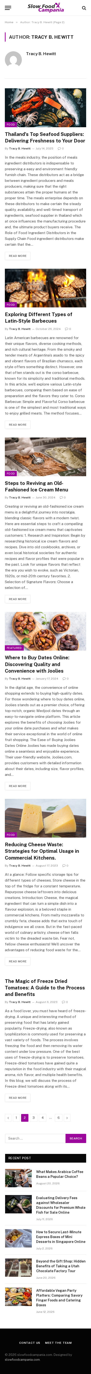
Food (11, 124)
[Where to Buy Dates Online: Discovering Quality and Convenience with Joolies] (45, 631)
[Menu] (8, 7)
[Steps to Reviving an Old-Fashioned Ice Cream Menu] (45, 457)
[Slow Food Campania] (45, 8)
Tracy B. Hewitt (41, 53)
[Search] (83, 7)
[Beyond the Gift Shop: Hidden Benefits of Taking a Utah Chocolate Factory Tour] (18, 1267)
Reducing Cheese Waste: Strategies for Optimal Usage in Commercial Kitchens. (42, 851)
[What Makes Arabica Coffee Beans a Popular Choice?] (18, 1178)
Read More (17, 256)
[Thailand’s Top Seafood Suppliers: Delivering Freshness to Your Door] (45, 107)
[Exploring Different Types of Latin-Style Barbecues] (45, 288)
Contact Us (29, 1342)
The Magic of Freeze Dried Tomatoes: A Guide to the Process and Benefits (45, 987)
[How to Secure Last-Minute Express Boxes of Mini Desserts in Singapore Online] (18, 1238)
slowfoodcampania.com (22, 1359)
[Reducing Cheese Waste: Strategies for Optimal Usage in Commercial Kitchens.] (45, 818)
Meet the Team (58, 1342)
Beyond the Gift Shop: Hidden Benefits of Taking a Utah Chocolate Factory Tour (61, 1266)
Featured (14, 647)
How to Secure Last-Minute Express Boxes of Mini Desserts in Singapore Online (60, 1237)
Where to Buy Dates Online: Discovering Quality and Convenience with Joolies (37, 664)
